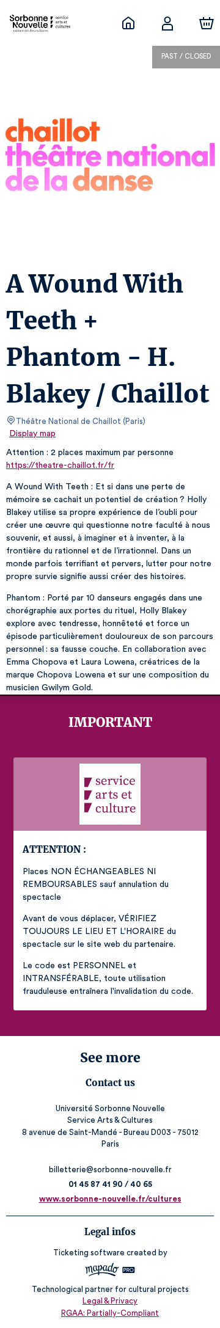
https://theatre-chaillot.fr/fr (60, 465)
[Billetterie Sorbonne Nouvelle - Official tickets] (128, 23)
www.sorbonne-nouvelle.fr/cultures (110, 1199)
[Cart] (206, 23)
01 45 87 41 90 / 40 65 (110, 1184)
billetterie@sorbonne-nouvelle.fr (110, 1169)
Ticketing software (89, 1253)
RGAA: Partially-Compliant (110, 1313)
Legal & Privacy (110, 1301)
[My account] (167, 23)
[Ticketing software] (110, 1271)
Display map (32, 433)
